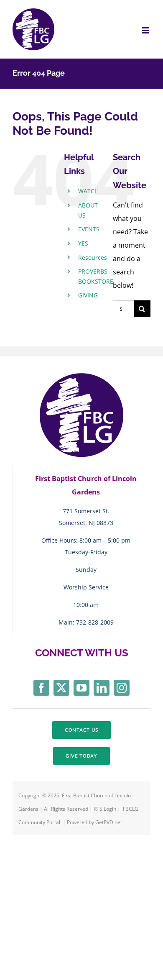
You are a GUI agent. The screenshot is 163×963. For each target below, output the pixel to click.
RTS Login (105, 808)
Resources (92, 257)
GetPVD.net (108, 822)
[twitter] (61, 688)
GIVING (88, 295)
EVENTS (88, 229)
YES (83, 243)
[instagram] (122, 688)
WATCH (88, 191)
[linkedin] (102, 688)
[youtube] (81, 688)
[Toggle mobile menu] (146, 30)
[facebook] (41, 688)
